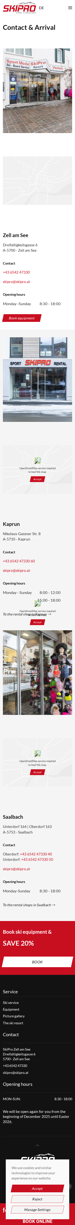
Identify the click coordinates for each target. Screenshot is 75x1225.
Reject (37, 1199)
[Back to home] (19, 7)
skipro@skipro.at (16, 281)
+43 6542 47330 (16, 272)
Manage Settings (37, 1210)
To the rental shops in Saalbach (27, 905)
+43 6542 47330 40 (36, 854)
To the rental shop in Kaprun (25, 614)
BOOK (37, 962)
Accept (37, 622)
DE (41, 7)
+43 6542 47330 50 (37, 859)
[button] (70, 7)
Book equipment (21, 318)
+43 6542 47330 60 (19, 561)
